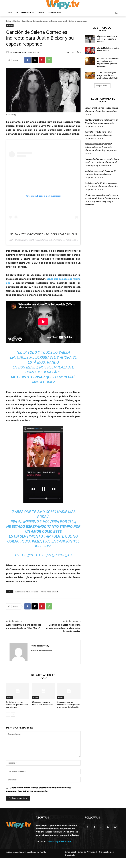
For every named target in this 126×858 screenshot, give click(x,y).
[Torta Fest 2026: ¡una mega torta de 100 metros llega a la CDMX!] (90, 75)
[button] (116, 12)
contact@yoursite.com (59, 841)
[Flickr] (101, 827)
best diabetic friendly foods (97, 171)
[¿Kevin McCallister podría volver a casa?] (90, 50)
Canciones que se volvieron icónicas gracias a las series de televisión (68, 704)
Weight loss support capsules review (101, 195)
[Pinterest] (42, 60)
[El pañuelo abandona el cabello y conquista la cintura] (90, 39)
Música (16, 21)
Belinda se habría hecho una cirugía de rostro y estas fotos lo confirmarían (63, 628)
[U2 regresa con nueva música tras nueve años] (43, 691)
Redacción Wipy (19, 52)
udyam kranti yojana (94, 107)
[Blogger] (87, 827)
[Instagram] (108, 827)
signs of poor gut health (95, 131)
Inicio (8, 21)
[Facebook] (27, 60)
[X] (35, 60)
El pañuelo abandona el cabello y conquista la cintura (107, 39)
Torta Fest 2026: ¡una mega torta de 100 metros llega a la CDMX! (107, 75)
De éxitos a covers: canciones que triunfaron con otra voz (17, 704)
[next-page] (13, 715)
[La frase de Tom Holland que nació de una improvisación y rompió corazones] (90, 61)
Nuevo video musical (49, 592)
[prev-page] (8, 715)
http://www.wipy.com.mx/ (41, 650)
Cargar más (101, 85)
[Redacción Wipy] (8, 52)
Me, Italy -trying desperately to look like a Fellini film (43, 234)
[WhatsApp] (49, 60)
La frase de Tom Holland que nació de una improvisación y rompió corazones (102, 201)
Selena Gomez (57, 240)
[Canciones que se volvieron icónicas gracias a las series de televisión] (69, 691)
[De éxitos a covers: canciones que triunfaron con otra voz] (17, 691)
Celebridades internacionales (26, 592)
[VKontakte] (115, 827)
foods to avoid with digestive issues (101, 183)
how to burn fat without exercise (100, 119)
